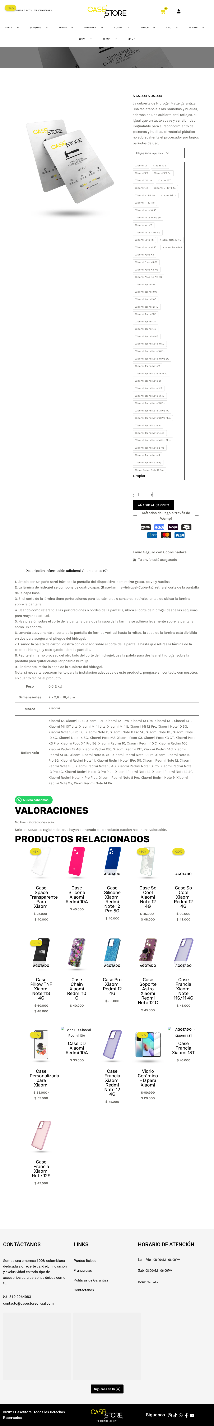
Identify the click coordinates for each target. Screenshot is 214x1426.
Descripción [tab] (35, 570)
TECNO (106, 39)
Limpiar (139, 476)
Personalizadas (43, 10)
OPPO (82, 39)
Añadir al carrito (153, 505)
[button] (107, 1389)
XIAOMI (63, 27)
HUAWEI (118, 27)
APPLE (8, 27)
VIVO (168, 27)
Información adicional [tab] (63, 570)
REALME (193, 27)
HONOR (144, 27)
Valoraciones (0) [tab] (95, 570)
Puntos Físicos (23, 10)
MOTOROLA (90, 27)
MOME (131, 39)
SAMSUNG (35, 27)
